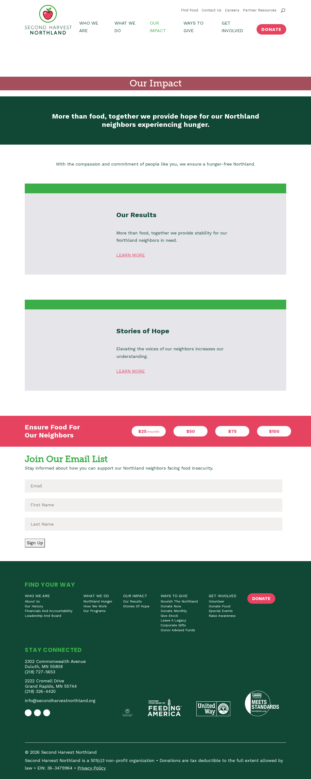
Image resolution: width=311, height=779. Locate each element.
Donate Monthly (174, 611)
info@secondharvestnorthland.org (60, 700)
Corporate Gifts (173, 625)
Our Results (132, 601)
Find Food (189, 10)
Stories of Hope (136, 606)
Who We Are (88, 26)
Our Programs (94, 611)
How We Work (95, 606)
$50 (190, 431)
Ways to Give (193, 26)
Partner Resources (259, 10)
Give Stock (169, 616)
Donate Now (171, 606)
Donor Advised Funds (178, 630)
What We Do (124, 26)
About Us (32, 601)
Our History (34, 606)
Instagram (37, 712)
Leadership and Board (43, 616)
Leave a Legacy (173, 620)
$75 (232, 431)
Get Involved (232, 26)
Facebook (28, 712)
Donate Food (219, 606)
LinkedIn (46, 712)
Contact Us (211, 10)
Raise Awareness (222, 616)
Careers (232, 10)
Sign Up (35, 542)
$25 (148, 431)
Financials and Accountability (48, 611)
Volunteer (216, 601)
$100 (274, 431)
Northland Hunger (97, 601)
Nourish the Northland (179, 601)
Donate (271, 29)
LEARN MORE (130, 255)
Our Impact (158, 26)
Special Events (221, 611)
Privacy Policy (92, 767)
